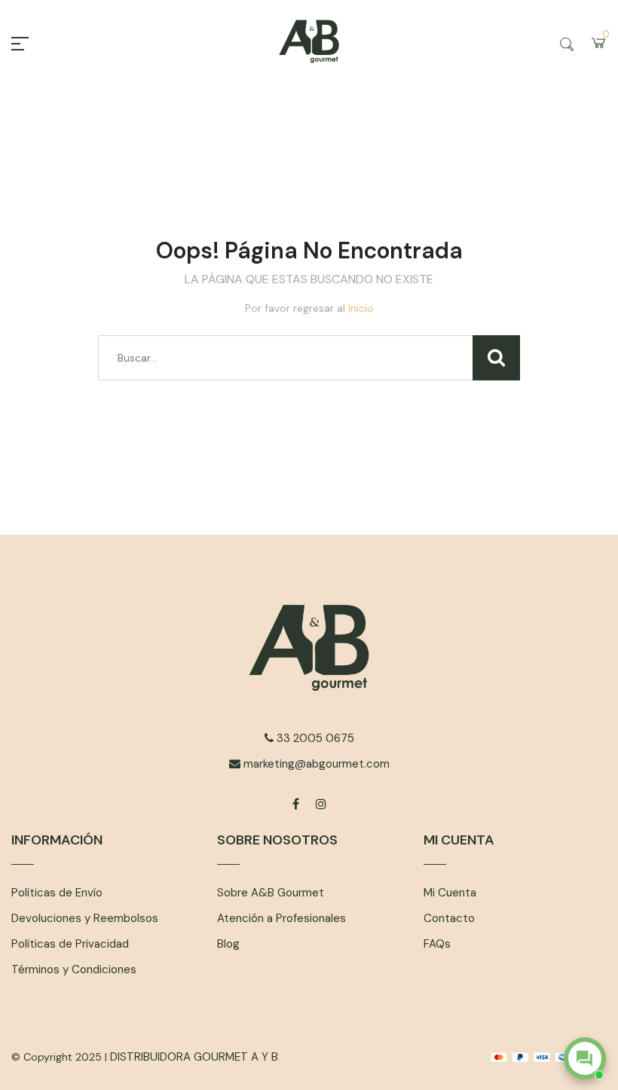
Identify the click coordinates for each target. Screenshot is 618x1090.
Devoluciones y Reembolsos (84, 918)
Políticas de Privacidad (70, 943)
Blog (228, 943)
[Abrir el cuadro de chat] (585, 1058)
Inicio (361, 308)
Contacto (449, 918)
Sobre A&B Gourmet (270, 892)
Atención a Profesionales (281, 918)
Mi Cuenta (450, 892)
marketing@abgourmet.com (315, 763)
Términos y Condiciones (73, 969)
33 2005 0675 (314, 738)
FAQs (437, 943)
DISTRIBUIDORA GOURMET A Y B (194, 1056)
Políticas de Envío (56, 892)
